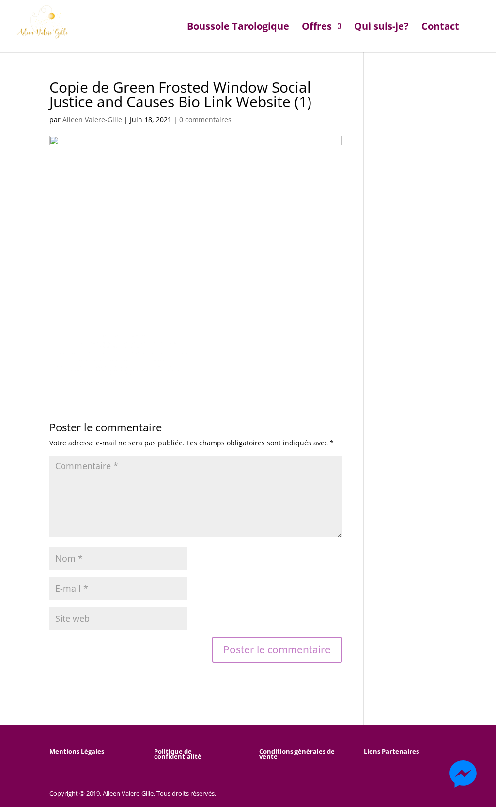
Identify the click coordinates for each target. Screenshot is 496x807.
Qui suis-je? (381, 27)
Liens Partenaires (391, 751)
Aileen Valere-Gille (92, 119)
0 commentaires (205, 119)
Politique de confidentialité (178, 753)
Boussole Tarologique (238, 27)
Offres (317, 27)
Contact (440, 27)
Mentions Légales (76, 751)
